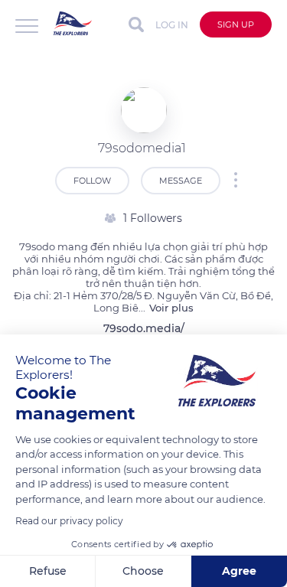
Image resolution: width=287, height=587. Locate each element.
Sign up (235, 24)
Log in (171, 25)
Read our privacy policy (69, 521)
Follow (92, 180)
